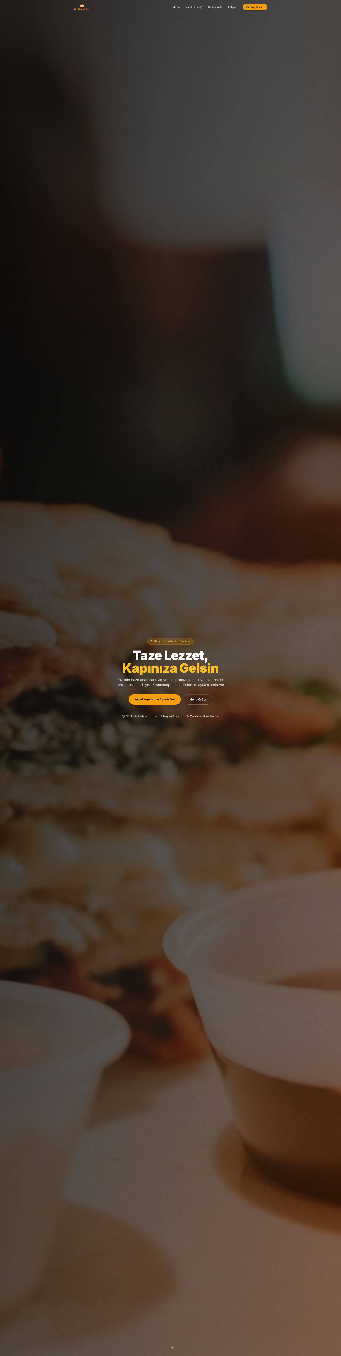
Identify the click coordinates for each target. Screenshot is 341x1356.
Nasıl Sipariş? (193, 7)
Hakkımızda (215, 7)
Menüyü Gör (198, 699)
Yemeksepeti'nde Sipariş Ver (154, 699)
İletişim (232, 7)
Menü (176, 7)
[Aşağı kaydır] (172, 1347)
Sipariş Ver (253, 7)
